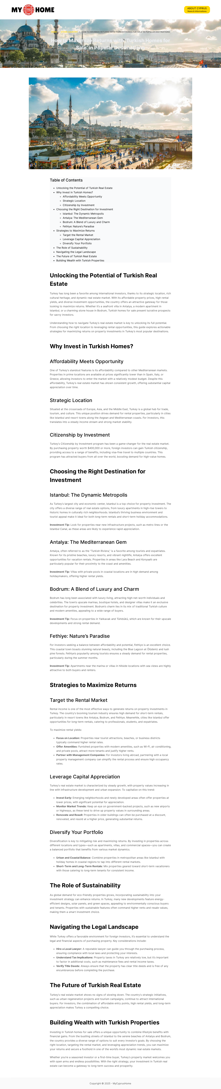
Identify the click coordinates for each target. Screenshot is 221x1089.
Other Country (118, 56)
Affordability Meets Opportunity (82, 196)
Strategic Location (74, 200)
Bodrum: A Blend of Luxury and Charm (86, 222)
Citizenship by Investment (78, 205)
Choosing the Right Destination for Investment (84, 209)
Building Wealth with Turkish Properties (80, 260)
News (130, 56)
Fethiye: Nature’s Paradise (78, 226)
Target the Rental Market (78, 235)
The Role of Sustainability (72, 247)
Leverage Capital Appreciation (81, 239)
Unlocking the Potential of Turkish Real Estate (84, 188)
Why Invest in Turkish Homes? (74, 192)
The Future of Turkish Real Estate (76, 256)
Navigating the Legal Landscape (76, 251)
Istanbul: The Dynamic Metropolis (83, 213)
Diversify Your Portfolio (77, 243)
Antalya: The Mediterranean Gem (83, 217)
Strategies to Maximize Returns (75, 230)
